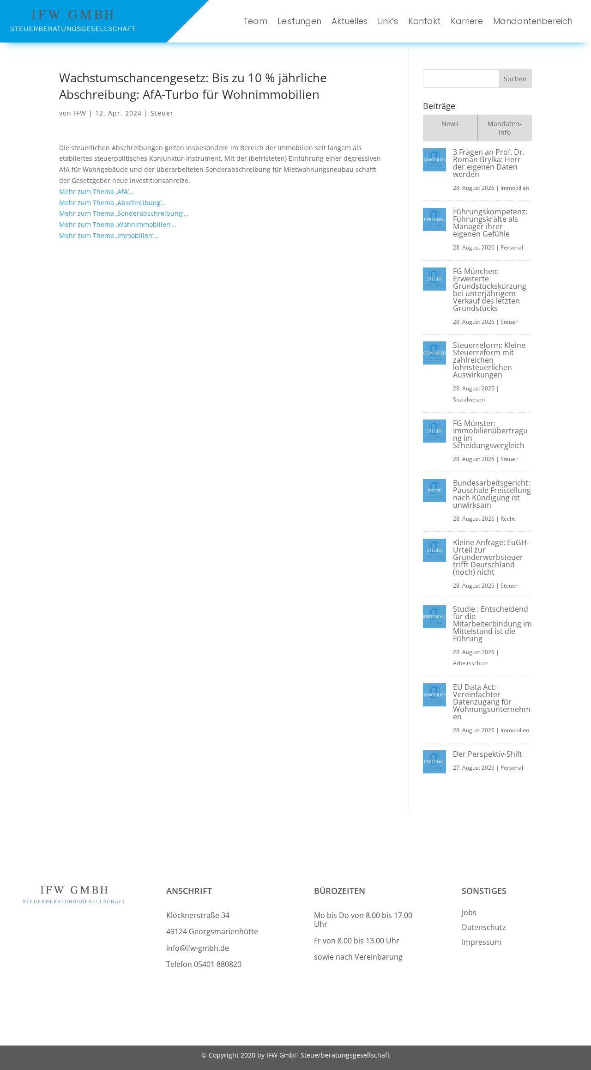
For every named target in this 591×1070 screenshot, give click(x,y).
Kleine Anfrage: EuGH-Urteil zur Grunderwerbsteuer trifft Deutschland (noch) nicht (491, 557)
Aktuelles (350, 21)
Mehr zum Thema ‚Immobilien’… (108, 235)
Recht (508, 519)
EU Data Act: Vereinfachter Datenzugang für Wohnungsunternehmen (492, 702)
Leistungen (299, 21)
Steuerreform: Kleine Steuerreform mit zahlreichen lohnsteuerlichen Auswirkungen (489, 360)
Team (255, 21)
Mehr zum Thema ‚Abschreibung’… (113, 202)
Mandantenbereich (533, 21)
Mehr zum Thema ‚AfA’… (96, 191)
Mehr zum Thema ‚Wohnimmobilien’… (117, 224)
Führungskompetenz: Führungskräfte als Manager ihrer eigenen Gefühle (490, 223)
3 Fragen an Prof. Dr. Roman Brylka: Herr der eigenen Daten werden (489, 163)
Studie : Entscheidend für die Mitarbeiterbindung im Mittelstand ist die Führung (492, 624)
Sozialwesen (469, 399)
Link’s (388, 21)
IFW (80, 113)
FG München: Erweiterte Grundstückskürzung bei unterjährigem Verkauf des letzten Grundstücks (489, 289)
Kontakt (424, 21)
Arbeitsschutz (470, 663)
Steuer (162, 113)
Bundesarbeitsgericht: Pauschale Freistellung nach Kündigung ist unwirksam (492, 494)
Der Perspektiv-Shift (487, 754)
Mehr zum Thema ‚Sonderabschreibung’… (123, 213)
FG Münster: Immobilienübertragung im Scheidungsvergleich (490, 434)
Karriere (467, 21)
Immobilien (515, 188)
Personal (512, 247)
